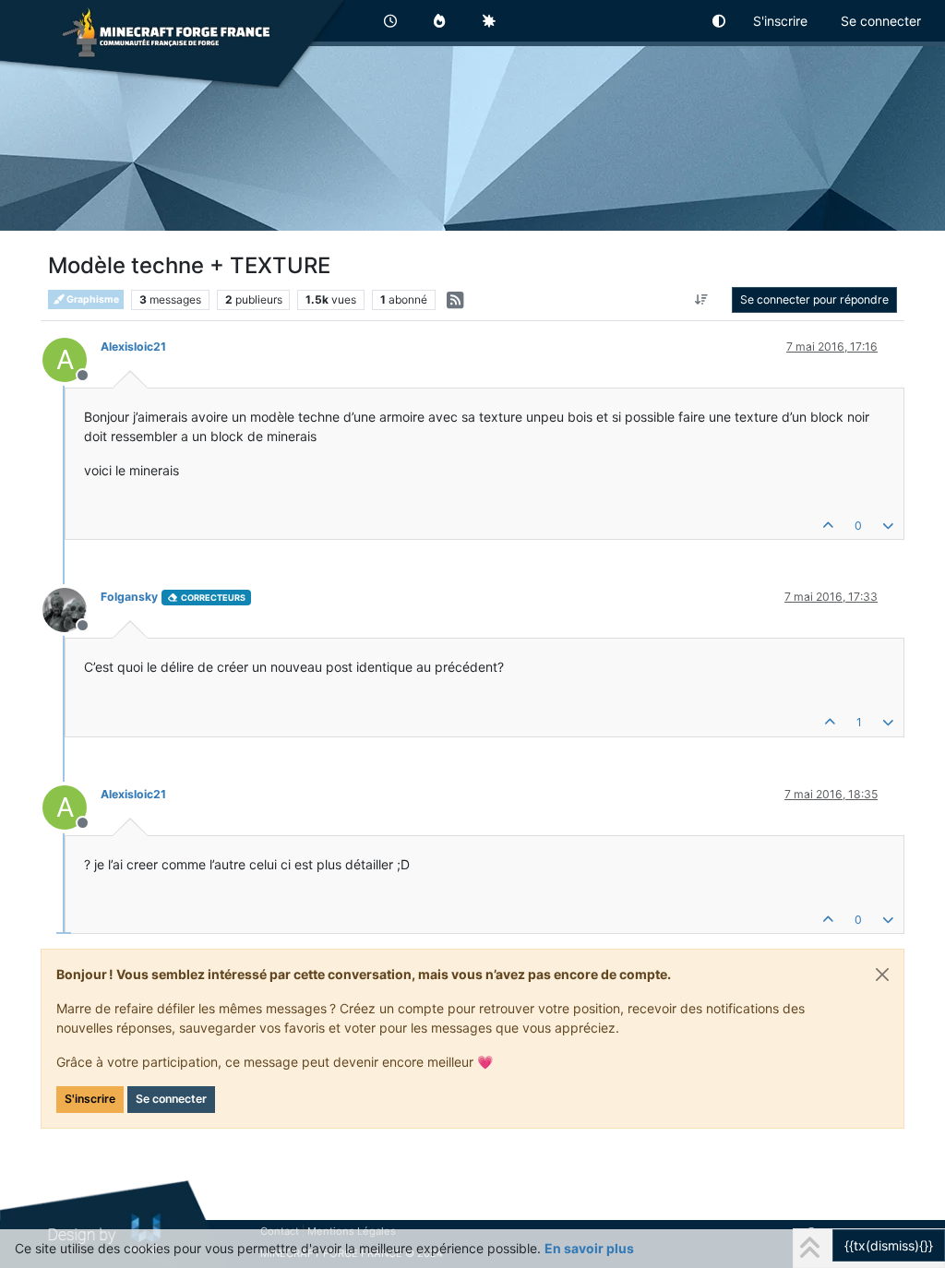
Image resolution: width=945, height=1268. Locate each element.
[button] (720, 21)
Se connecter (171, 1099)
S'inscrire (90, 1099)
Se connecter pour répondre (814, 299)
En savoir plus (589, 1248)
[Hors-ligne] (71, 608)
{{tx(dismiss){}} (888, 1245)
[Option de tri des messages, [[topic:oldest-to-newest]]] (702, 300)
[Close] (882, 974)
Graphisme (92, 299)
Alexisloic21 (133, 346)
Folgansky (129, 597)
